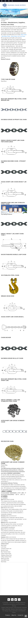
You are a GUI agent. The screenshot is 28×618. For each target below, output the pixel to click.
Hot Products (21, 604)
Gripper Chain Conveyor (7, 607)
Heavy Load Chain (13, 610)
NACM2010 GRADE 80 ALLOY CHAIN (12, 358)
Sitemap (14, 605)
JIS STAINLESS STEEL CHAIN (10, 275)
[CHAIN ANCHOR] (14, 327)
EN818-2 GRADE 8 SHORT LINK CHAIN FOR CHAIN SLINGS (12, 141)
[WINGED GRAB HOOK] (14, 286)
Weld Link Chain (5, 558)
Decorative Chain (6, 36)
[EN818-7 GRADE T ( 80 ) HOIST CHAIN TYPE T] (14, 223)
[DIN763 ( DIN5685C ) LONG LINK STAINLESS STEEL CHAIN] (14, 389)
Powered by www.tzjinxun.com (10, 604)
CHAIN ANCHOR (6, 337)
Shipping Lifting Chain (6, 555)
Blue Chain (24, 34)
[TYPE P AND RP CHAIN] (14, 68)
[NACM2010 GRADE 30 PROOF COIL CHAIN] (14, 109)
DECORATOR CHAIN (7, 441)
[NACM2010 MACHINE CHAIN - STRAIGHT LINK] (14, 151)
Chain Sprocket (17, 607)
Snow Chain (14, 36)
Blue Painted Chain (5, 551)
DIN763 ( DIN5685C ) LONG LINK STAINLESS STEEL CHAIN (10, 400)
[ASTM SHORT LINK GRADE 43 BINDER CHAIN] (14, 410)
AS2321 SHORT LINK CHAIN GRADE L (12, 316)
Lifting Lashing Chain (6, 556)
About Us (14, 615)
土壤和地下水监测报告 (6, 491)
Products (7, 615)
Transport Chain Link (6, 548)
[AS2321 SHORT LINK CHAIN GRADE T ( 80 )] (14, 171)
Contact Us (20, 615)
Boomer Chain (4, 550)
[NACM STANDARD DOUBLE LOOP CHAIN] (14, 244)
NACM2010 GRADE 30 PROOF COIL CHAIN (14, 119)
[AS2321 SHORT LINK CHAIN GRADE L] (14, 306)
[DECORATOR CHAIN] (14, 431)
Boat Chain (3, 545)
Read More (4, 81)
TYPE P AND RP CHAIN (8, 79)
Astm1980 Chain (5, 560)
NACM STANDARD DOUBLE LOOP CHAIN (13, 254)
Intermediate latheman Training (9, 483)
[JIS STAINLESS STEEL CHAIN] (14, 265)
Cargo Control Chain (6, 553)
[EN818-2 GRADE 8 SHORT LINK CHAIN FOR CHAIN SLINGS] (14, 130)
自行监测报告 (4, 496)
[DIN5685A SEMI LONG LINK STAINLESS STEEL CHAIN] (14, 192)
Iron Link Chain (21, 36)
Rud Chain (3, 561)
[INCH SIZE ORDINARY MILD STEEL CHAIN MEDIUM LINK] (12, 89)
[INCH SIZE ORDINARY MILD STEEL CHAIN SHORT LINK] (14, 369)
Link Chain (3, 547)
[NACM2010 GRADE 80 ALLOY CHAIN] (14, 348)
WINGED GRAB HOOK (7, 296)
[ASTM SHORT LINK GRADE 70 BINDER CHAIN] (14, 452)
